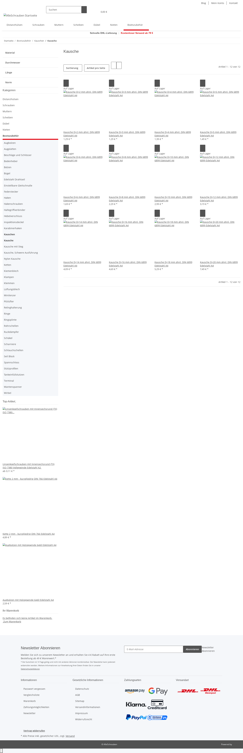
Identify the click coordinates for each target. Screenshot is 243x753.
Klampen (9, 277)
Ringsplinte (10, 319)
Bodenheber (11, 161)
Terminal (9, 380)
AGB (77, 694)
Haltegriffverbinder (14, 209)
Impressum (81, 713)
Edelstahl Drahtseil (14, 179)
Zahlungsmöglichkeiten (36, 707)
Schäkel (8, 338)
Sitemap (79, 701)
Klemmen (9, 283)
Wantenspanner (13, 386)
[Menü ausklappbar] (7, 9)
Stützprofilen (11, 368)
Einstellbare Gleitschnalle (18, 185)
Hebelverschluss (13, 216)
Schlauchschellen (13, 350)
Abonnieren (192, 649)
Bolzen (7, 167)
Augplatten (10, 149)
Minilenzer (10, 295)
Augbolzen (10, 142)
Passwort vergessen (34, 688)
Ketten (7, 264)
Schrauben (9, 105)
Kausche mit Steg (13, 246)
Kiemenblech (11, 270)
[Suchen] (84, 9)
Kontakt (233, 3)
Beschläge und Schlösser (18, 155)
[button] (89, 11)
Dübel (6, 123)
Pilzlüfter (9, 301)
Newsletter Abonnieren (208, 649)
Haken (7, 197)
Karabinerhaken (13, 228)
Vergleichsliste (31, 694)
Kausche (8, 240)
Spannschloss (11, 362)
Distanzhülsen (11, 99)
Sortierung (72, 68)
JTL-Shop (236, 744)
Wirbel (7, 392)
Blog (203, 3)
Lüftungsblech (12, 289)
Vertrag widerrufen (34, 730)
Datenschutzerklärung (30, 669)
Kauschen (9, 234)
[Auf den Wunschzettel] (66, 83)
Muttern (7, 111)
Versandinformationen (87, 707)
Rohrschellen (11, 325)
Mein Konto (217, 3)
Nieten (6, 129)
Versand (70, 736)
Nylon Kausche (12, 258)
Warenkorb (29, 701)
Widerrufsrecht (83, 719)
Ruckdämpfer (11, 331)
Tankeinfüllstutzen (14, 374)
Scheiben (8, 117)
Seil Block (9, 356)
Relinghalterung (13, 307)
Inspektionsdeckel (14, 222)
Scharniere (10, 344)
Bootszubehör (11, 135)
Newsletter (29, 713)
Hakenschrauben (13, 203)
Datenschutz (82, 688)
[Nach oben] (1, 751)
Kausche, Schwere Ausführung (21, 252)
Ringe (7, 313)
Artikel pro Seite (96, 68)
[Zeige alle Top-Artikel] (15, 401)
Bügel (7, 173)
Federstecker (11, 191)
